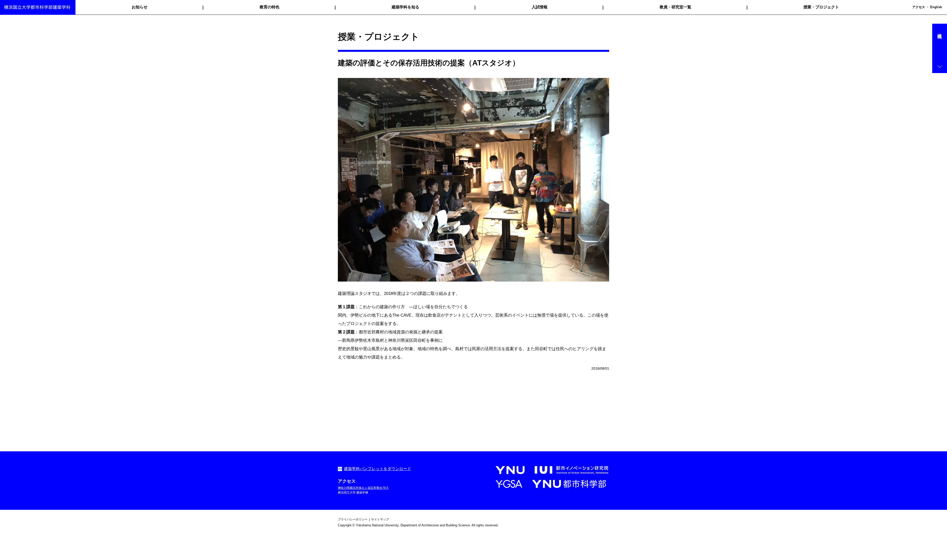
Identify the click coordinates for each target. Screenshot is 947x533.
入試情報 (539, 7)
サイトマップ (380, 519)
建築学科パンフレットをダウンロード (377, 469)
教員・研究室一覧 (675, 7)
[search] (909, 7)
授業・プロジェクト (821, 7)
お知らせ (139, 7)
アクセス (918, 7)
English (936, 7)
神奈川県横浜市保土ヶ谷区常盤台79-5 (363, 488)
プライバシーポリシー (352, 519)
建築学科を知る (405, 7)
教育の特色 (269, 7)
